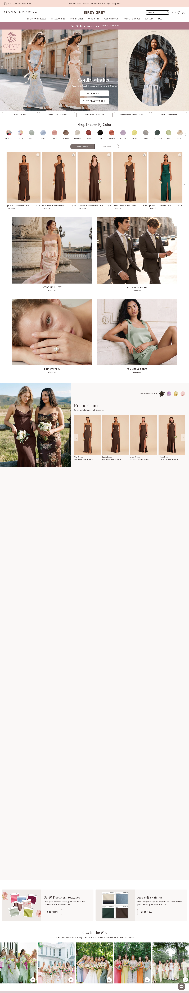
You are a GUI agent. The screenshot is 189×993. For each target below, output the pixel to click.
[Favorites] (179, 12)
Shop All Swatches (110, 26)
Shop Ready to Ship (94, 101)
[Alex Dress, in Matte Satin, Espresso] (143, 435)
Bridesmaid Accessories (131, 115)
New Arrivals (20, 115)
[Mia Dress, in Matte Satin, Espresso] (87, 435)
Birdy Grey (10, 12)
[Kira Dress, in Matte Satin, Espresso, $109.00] (59, 177)
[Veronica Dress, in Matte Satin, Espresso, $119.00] (94, 177)
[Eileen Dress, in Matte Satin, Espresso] (172, 435)
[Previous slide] (52, 4)
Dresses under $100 (57, 115)
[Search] (157, 12)
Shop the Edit (94, 93)
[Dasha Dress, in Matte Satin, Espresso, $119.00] (130, 177)
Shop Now (52, 912)
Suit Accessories (169, 115)
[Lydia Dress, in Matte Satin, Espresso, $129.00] (23, 177)
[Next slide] (137, 4)
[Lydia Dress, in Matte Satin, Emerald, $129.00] (165, 177)
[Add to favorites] (37, 154)
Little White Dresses (94, 115)
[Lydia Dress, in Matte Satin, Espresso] (115, 435)
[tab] (82, 146)
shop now (116, 3)
